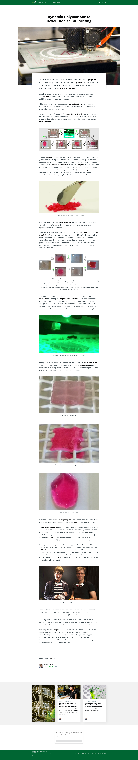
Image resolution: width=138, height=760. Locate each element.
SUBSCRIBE (69, 741)
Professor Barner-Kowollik (73, 114)
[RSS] (105, 2)
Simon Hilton (48, 665)
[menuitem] (39, 2)
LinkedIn (94, 753)
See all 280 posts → (43, 719)
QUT (57, 658)
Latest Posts (77, 753)
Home (39, 2)
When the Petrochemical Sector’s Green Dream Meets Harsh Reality (43, 714)
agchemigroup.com (102, 753)
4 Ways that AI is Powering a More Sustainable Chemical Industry (43, 708)
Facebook (84, 753)
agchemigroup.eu (56, 2)
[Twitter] (99, 2)
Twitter (89, 753)
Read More (95, 666)
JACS (51, 658)
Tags (49, 2)
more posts (50, 666)
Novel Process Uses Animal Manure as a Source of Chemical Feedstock (43, 702)
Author (44, 2)
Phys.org (70, 116)
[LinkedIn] (103, 2)
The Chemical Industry (73, 13)
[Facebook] (97, 2)
